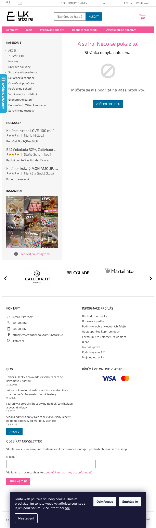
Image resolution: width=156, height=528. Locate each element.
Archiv (14, 431)
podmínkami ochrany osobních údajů (69, 472)
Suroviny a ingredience (23, 72)
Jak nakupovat (91, 347)
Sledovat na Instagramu (35, 254)
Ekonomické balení (20, 99)
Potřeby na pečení (19, 88)
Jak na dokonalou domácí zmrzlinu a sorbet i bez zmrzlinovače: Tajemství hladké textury (37, 392)
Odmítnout (104, 501)
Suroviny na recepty (21, 110)
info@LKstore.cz (22, 316)
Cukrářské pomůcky (21, 83)
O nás (85, 342)
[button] (149, 278)
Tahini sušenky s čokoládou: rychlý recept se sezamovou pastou (34, 378)
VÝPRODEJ (19, 56)
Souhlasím (130, 501)
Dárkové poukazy (19, 66)
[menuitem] (12, 29)
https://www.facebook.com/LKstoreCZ (37, 334)
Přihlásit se (18, 481)
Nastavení (26, 518)
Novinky (13, 61)
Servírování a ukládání (22, 94)
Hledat (94, 16)
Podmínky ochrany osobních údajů (104, 326)
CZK (126, 3)
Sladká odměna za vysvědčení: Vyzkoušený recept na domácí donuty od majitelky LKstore (38, 418)
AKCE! (12, 50)
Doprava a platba (93, 321)
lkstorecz (18, 340)
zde (67, 508)
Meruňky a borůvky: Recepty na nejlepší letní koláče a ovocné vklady (39, 405)
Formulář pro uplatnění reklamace (104, 336)
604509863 (19, 322)
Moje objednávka (93, 357)
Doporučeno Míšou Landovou (27, 105)
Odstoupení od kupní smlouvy (100, 331)
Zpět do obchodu (108, 104)
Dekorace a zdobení (21, 77)
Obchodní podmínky (74, 3)
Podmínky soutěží (93, 352)
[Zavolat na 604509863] (12, 2)
